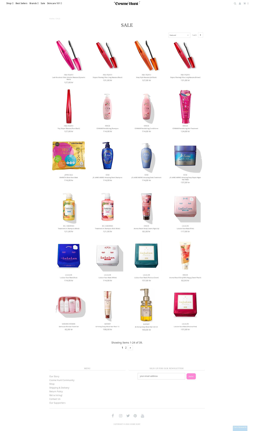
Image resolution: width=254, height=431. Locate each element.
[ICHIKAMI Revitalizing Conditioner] (146, 106)
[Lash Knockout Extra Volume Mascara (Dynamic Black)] (69, 55)
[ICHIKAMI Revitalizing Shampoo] (107, 106)
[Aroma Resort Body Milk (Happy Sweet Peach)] (185, 256)
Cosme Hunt (135, 424)
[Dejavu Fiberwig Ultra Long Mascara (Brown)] (185, 55)
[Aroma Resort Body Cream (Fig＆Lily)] (146, 206)
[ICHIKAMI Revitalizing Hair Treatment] (185, 106)
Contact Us (55, 399)
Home (51, 18)
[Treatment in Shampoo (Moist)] (69, 206)
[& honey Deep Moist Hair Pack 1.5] (107, 304)
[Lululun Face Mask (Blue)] (69, 256)
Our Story (54, 376)
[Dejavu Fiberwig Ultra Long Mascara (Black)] (107, 55)
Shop (9, 3)
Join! (191, 376)
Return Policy (56, 391)
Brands (33, 3)
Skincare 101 (54, 3)
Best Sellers (21, 3)
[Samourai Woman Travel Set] (69, 304)
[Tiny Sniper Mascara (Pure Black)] (69, 106)
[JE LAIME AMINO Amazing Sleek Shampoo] (107, 155)
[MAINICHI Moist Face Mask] (69, 155)
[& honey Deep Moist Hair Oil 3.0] (146, 305)
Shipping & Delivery (59, 387)
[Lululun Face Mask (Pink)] (185, 206)
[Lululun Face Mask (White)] (107, 256)
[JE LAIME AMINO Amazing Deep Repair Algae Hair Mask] (185, 155)
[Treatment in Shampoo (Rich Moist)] (107, 206)
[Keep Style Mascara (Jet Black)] (146, 55)
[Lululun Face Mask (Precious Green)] (146, 256)
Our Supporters (57, 402)
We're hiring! (55, 395)
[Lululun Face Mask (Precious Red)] (185, 304)
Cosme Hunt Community (61, 380)
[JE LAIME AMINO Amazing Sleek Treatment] (146, 155)
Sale (43, 3)
